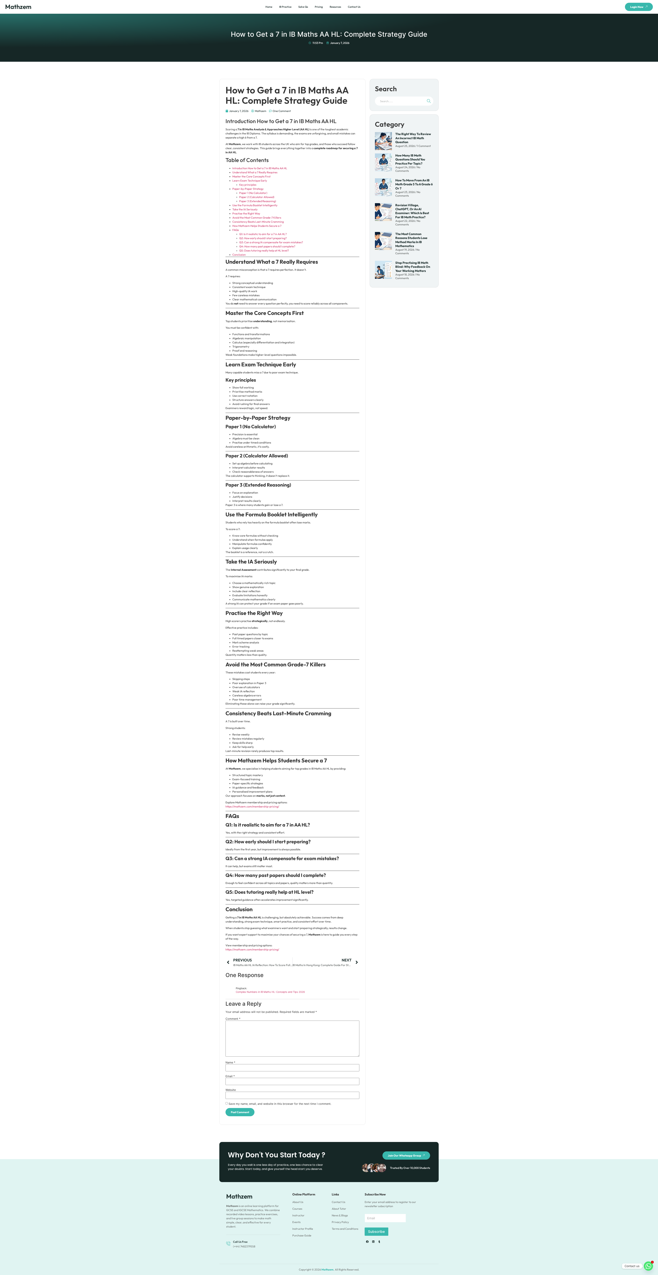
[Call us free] (228, 1243)
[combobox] (399, 101)
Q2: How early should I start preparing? (263, 238)
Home (268, 6)
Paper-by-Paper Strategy (248, 188)
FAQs (235, 230)
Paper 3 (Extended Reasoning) (257, 201)
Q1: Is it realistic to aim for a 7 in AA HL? (263, 234)
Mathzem (18, 6)
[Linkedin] (373, 1241)
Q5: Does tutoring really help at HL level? (264, 250)
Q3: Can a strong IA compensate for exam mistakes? (271, 242)
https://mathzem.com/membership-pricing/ (252, 806)
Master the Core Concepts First (251, 176)
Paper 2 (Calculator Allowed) (256, 197)
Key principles (247, 184)
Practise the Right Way (246, 213)
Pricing (319, 6)
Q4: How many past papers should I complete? (267, 246)
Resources (335, 6)
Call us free (240, 1241)
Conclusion (239, 254)
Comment (233, 1018)
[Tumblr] (379, 1241)
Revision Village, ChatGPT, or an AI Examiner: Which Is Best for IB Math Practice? (412, 211)
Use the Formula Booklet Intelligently (254, 205)
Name (230, 1062)
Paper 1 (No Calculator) (253, 193)
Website (231, 1089)
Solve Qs (303, 6)
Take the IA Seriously (245, 209)
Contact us (354, 6)
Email (230, 1076)
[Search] (428, 101)
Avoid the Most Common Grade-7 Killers (256, 217)
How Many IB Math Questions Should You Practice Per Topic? (410, 159)
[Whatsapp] (648, 1266)
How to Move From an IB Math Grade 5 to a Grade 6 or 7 (414, 184)
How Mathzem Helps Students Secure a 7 (256, 226)
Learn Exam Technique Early (249, 180)
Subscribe (376, 1232)
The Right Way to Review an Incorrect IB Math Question (413, 138)
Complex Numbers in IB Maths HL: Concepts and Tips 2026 (270, 991)
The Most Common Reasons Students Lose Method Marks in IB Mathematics (411, 240)
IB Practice (285, 6)
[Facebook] (367, 1241)
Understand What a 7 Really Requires (254, 172)
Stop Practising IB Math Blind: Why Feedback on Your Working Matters (412, 267)
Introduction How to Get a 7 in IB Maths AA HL (259, 168)
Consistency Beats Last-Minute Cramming (258, 221)
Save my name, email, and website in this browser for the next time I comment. (280, 1103)
